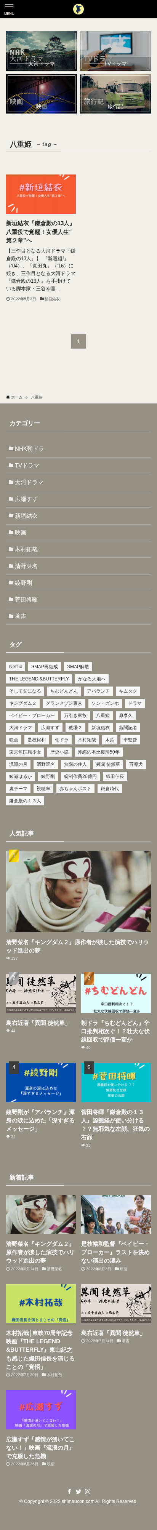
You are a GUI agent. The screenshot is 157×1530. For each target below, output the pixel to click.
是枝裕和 (36, 740)
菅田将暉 (26, 600)
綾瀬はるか (20, 776)
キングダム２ (23, 703)
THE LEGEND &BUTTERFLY (39, 679)
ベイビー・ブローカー (32, 715)
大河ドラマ (29, 482)
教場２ (75, 727)
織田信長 (115, 776)
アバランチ (98, 691)
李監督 (130, 740)
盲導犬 (136, 764)
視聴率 (43, 788)
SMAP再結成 (44, 666)
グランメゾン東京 (64, 703)
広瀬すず (26, 499)
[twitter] (78, 1491)
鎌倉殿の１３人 (25, 800)
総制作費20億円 (80, 776)
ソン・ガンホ (105, 703)
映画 (20, 533)
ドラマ (135, 703)
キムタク (128, 691)
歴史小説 (59, 752)
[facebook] (69, 1491)
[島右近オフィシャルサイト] (78, 9)
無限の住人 (75, 764)
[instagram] (87, 1491)
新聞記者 (128, 727)
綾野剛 (23, 583)
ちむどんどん (64, 691)
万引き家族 (75, 715)
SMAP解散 (78, 666)
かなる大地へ (92, 679)
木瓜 (109, 740)
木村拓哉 (26, 549)
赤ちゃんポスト (75, 788)
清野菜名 (26, 566)
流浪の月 (18, 764)
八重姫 (103, 715)
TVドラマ (27, 466)
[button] (9, 9)
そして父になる (25, 691)
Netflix (15, 666)
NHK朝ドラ (29, 449)
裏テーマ (18, 788)
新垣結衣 (26, 516)
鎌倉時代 (110, 788)
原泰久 (126, 715)
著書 (20, 616)
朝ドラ (62, 740)
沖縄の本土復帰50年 (99, 752)
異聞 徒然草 (108, 764)
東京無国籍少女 (25, 752)
